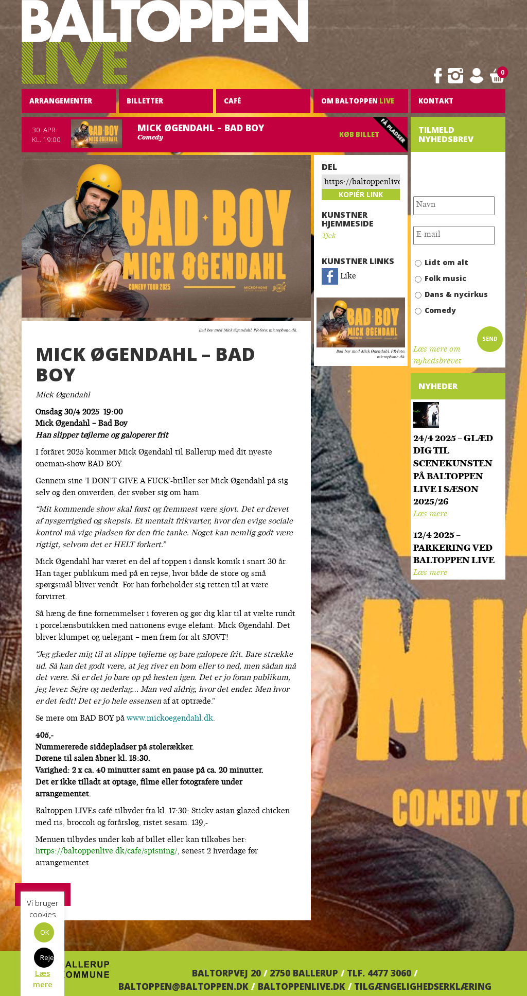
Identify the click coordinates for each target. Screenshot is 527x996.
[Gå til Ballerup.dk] (65, 972)
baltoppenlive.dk (301, 986)
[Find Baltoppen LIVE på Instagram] (455, 76)
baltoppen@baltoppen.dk (183, 986)
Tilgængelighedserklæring (422, 986)
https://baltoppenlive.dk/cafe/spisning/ (107, 851)
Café (232, 101)
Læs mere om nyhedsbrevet (437, 355)
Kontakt (435, 101)
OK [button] (44, 932)
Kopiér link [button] (361, 194)
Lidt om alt (446, 262)
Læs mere (430, 514)
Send (490, 338)
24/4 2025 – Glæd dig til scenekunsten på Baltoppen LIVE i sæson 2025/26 (453, 470)
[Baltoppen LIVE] (165, 42)
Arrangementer (60, 101)
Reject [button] (47, 957)
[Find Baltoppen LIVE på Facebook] (438, 76)
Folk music (445, 278)
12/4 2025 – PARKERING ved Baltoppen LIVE (454, 548)
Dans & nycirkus (456, 294)
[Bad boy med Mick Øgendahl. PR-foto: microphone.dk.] (361, 322)
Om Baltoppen (357, 101)
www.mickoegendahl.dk (170, 718)
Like (347, 276)
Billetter (145, 101)
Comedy (440, 310)
